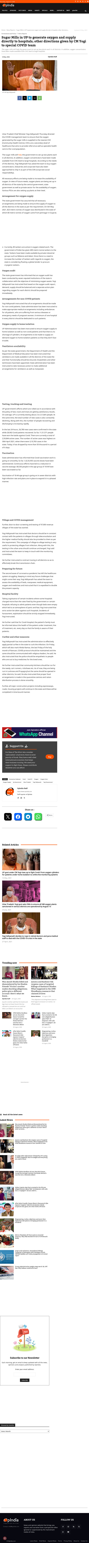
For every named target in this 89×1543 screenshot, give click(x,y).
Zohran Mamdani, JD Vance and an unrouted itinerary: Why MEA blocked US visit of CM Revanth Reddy (31, 1237)
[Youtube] (88, 1)
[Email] (34, 98)
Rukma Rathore (36, 996)
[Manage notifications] (5, 1538)
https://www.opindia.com (24, 791)
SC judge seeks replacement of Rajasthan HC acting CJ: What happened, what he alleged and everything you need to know (31, 1157)
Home (3, 30)
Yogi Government (48, 782)
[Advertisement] (29, 501)
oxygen (36, 779)
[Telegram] (29, 98)
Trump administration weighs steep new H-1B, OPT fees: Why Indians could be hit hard (31, 1267)
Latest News (6, 1119)
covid (24, 779)
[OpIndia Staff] (10, 792)
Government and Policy (9, 33)
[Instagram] (78, 1)
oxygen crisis (44, 779)
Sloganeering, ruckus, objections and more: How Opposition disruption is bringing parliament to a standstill (49, 1036)
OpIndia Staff (52, 57)
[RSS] (80, 1)
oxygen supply (7, 782)
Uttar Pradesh (27, 782)
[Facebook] (75, 1)
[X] (83, 1)
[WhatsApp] (85, 1)
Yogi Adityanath (37, 782)
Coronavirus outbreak (15, 779)
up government (17, 782)
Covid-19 (30, 779)
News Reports (11, 30)
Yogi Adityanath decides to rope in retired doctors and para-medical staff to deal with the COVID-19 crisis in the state (30, 937)
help (20, 155)
